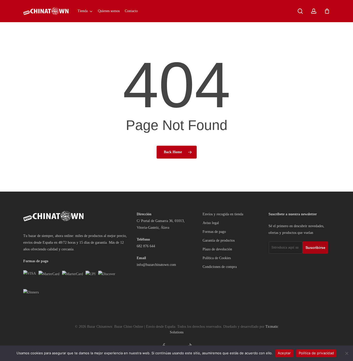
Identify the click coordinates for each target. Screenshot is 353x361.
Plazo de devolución (217, 249)
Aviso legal (211, 223)
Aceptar (284, 353)
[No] (346, 353)
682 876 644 (146, 246)
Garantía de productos (219, 240)
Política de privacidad (316, 353)
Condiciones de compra (220, 267)
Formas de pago (214, 232)
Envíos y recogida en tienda (223, 214)
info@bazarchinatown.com (156, 265)
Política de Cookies (217, 258)
